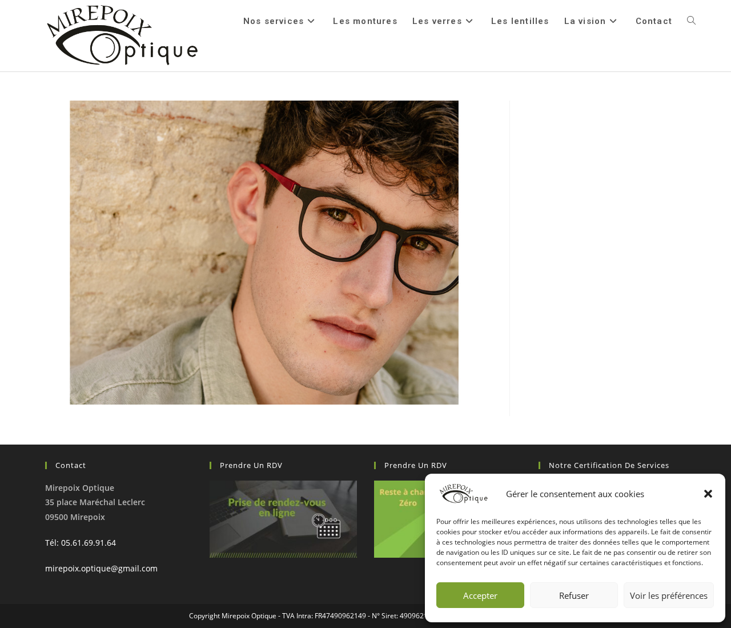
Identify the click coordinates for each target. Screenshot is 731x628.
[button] (708, 493)
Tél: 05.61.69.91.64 (80, 542)
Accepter (480, 595)
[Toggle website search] (691, 21)
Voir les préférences (669, 595)
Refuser (574, 595)
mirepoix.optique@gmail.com (101, 568)
